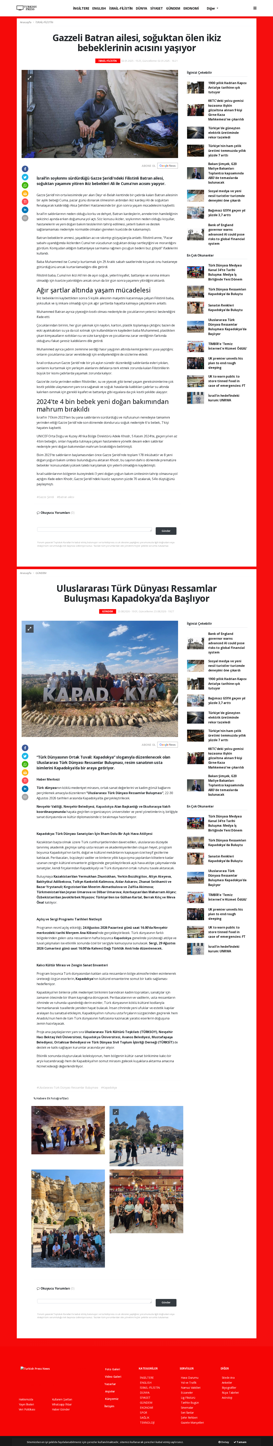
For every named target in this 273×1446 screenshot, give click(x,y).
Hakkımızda (26, 1399)
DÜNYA (141, 8)
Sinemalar (187, 1407)
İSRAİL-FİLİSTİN (121, 8)
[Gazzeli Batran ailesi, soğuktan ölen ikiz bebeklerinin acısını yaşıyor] (100, 113)
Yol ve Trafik (188, 1382)
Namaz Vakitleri (190, 1387)
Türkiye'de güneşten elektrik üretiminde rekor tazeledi (224, 133)
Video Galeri (112, 1376)
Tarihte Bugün (190, 1402)
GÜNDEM (173, 8)
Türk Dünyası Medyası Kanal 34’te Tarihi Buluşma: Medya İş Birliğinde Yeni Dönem (225, 272)
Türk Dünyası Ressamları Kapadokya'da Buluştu (227, 291)
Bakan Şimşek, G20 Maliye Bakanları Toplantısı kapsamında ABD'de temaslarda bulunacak (226, 173)
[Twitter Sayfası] (27, 1385)
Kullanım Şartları (62, 1399)
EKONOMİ (191, 8)
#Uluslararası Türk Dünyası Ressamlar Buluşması (67, 1087)
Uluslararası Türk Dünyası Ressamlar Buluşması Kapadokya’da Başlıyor (227, 327)
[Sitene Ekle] (70, 1385)
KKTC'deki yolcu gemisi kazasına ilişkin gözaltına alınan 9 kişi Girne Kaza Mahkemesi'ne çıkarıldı (226, 109)
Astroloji (227, 1397)
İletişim (109, 1406)
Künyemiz (111, 1399)
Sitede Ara (228, 1377)
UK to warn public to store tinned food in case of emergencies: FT (227, 381)
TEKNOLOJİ (147, 1422)
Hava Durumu (189, 1377)
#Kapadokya (109, 1087)
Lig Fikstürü (188, 1397)
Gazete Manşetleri (192, 1422)
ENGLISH (99, 8)
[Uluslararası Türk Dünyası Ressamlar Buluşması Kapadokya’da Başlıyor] (100, 678)
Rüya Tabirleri (230, 1392)
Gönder (166, 531)
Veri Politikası (27, 1409)
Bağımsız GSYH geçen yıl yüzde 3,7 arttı (227, 212)
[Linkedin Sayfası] (48, 1385)
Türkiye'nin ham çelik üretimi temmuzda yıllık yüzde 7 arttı (227, 150)
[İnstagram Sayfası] (34, 1385)
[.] (68, 1130)
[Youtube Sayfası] (41, 1385)
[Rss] (55, 1385)
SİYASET (156, 8)
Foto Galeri (112, 1369)
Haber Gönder (61, 1409)
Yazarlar (110, 1384)
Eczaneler (187, 1392)
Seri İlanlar (187, 1412)
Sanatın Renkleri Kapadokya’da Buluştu (225, 307)
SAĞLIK (144, 1417)
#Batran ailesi (65, 497)
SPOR (143, 1412)
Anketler (227, 1382)
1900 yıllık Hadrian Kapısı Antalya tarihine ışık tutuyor (227, 87)
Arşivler (109, 1391)
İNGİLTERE (81, 8)
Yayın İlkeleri (26, 1404)
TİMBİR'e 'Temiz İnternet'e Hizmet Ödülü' (227, 346)
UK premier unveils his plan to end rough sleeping (225, 363)
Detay (225, 1442)
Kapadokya (105, 806)
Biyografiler (229, 1387)
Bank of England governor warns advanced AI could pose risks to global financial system (226, 234)
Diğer (211, 8)
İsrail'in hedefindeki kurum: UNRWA (223, 397)
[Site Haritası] (63, 1385)
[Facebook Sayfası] (20, 1385)
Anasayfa (26, 22)
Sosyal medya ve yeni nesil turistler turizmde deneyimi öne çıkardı (226, 196)
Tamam (241, 1442)
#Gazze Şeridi (45, 497)
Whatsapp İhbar (62, 1404)
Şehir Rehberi (189, 1417)
